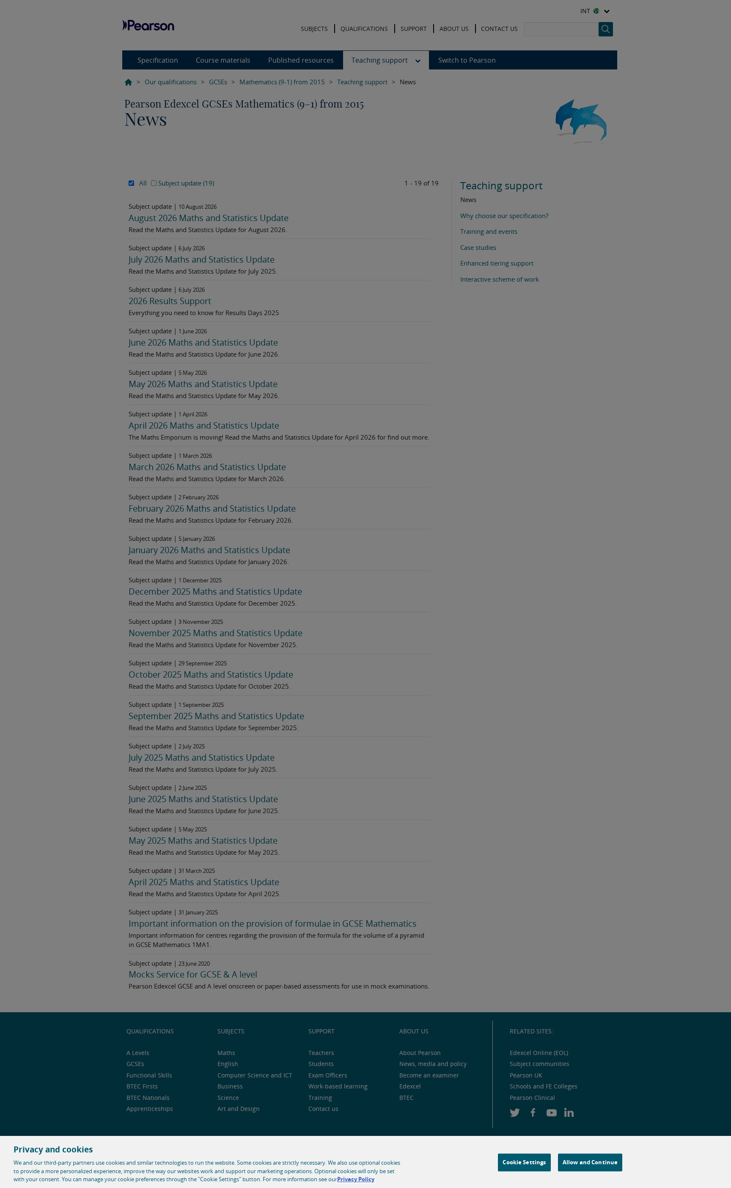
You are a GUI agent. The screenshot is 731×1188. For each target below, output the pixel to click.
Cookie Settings (524, 1162)
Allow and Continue (590, 1162)
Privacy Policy (355, 1179)
